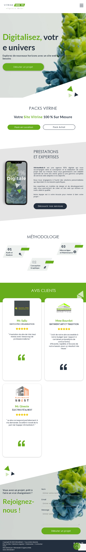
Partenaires (29, 544)
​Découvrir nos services (50, 206)
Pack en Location (24, 127)
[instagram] (82, 543)
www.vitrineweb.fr (8, 550)
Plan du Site (7, 544)
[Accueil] (14, 6)
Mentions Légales (18, 544)
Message (45, 510)
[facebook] (74, 543)
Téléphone (66, 499)
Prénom (65, 489)
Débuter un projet (23, 67)
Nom (43, 489)
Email (43, 499)
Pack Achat (59, 127)
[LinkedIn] (79, 543)
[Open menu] (81, 5)
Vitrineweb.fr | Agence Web (22, 548)
